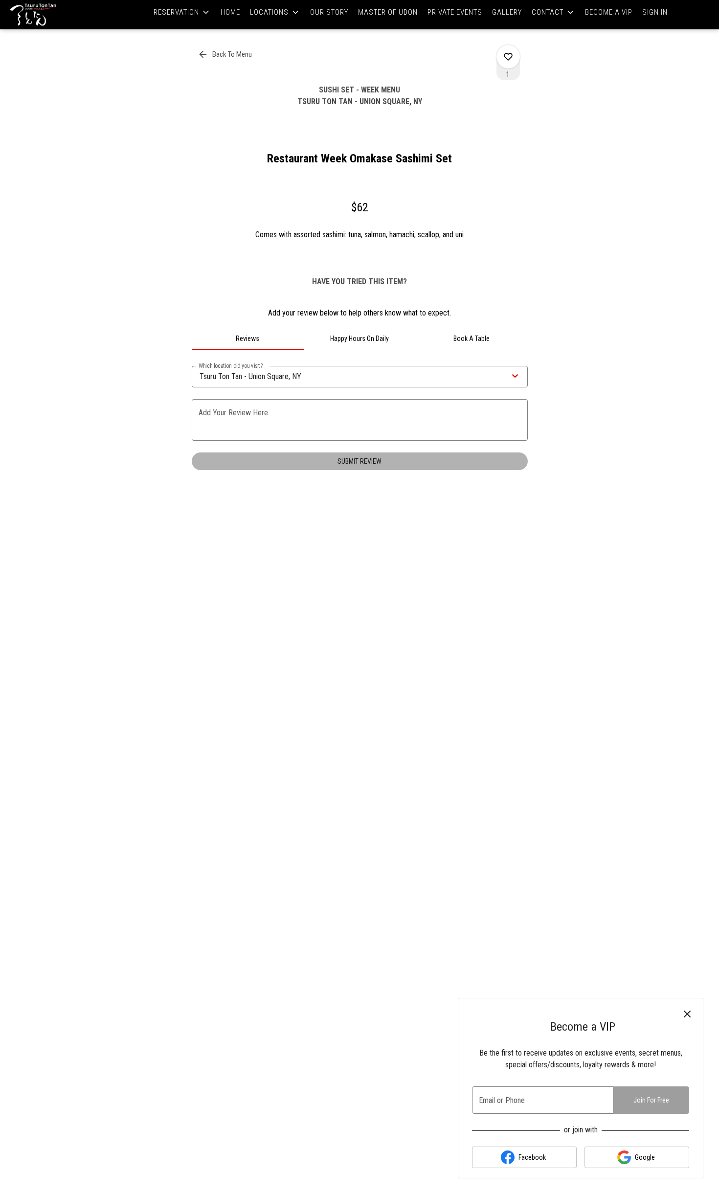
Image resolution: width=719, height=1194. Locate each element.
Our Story (329, 12)
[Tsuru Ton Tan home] (52, 14)
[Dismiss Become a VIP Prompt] (687, 1014)
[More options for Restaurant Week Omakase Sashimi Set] (508, 56)
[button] (182, 12)
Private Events (454, 12)
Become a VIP (608, 12)
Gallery (507, 12)
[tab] (248, 338)
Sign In (655, 12)
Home (230, 12)
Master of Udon (388, 12)
